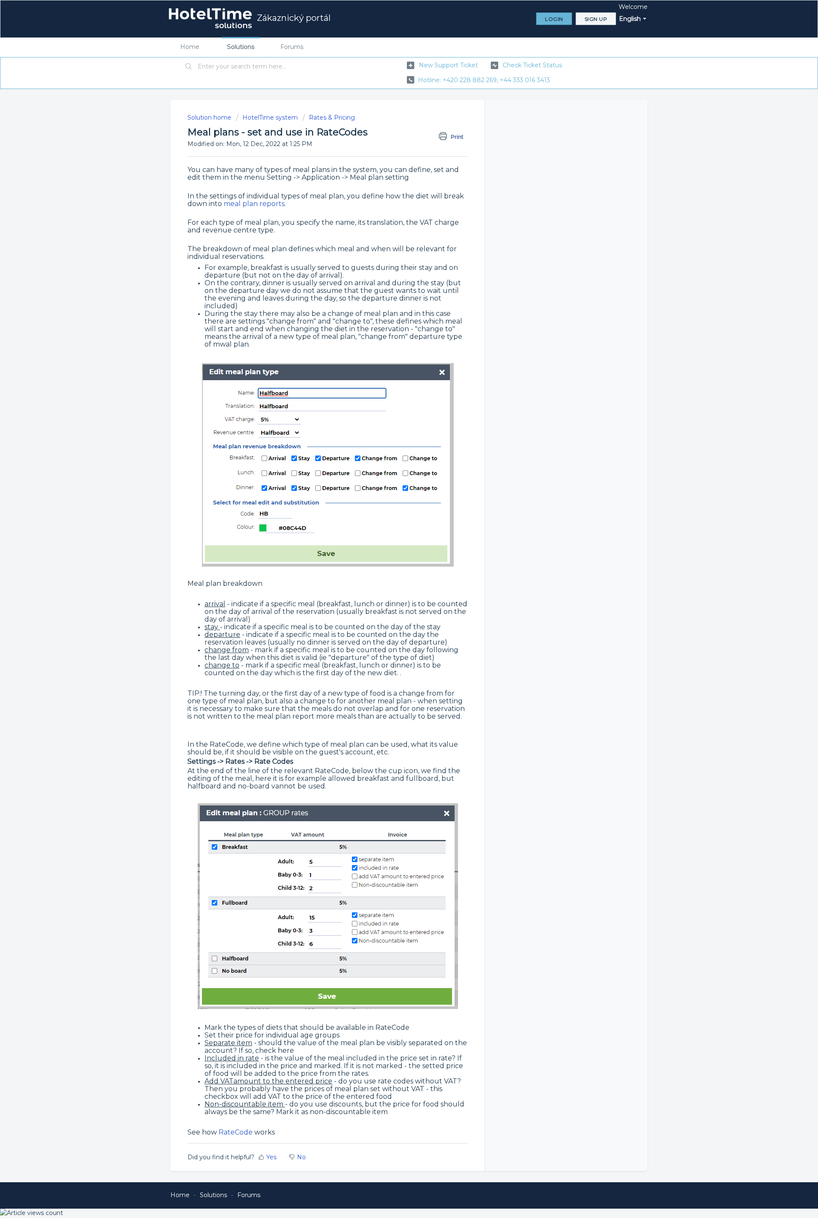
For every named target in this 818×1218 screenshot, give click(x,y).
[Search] (188, 66)
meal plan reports (253, 204)
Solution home (210, 117)
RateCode (236, 1132)
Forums (291, 47)
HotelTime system (270, 117)
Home (189, 47)
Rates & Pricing (332, 117)
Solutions (240, 47)
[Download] (393, 512)
